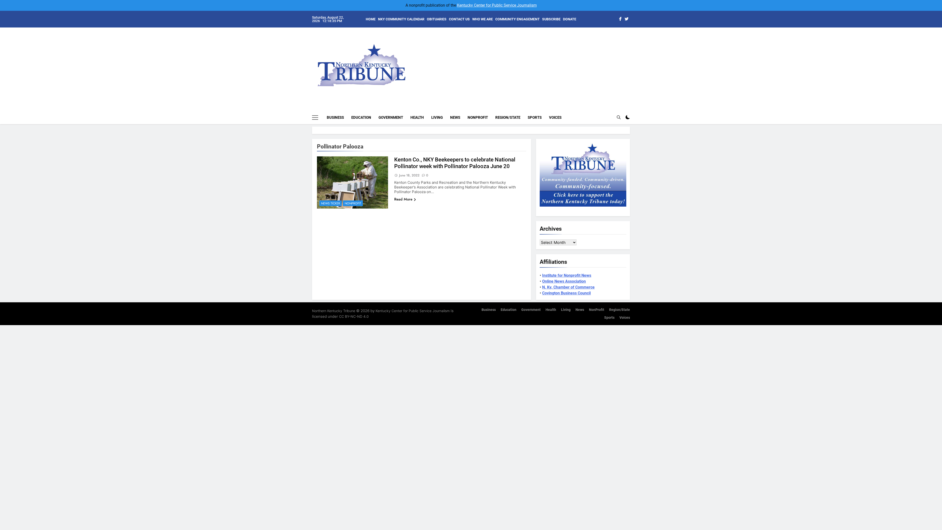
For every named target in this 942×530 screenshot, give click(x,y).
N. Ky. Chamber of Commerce (568, 287)
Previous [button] (632, 61)
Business (335, 117)
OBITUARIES (436, 19)
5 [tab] (632, 66)
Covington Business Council (566, 293)
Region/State (507, 117)
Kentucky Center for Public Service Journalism (497, 5)
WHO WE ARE (482, 19)
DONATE (569, 19)
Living (437, 117)
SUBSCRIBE (551, 19)
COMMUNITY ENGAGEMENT (517, 19)
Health (417, 117)
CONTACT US (459, 19)
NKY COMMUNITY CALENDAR (401, 19)
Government (391, 117)
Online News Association (564, 281)
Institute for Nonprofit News (566, 275)
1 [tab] (632, 37)
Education (361, 117)
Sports (535, 117)
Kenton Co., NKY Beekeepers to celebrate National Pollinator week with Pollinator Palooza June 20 (454, 163)
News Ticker (330, 203)
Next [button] (620, 61)
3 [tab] (632, 52)
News (455, 117)
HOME (371, 19)
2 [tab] (632, 44)
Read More (403, 199)
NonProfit (478, 117)
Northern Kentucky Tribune (333, 311)
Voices (555, 117)
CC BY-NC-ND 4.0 (354, 316)
